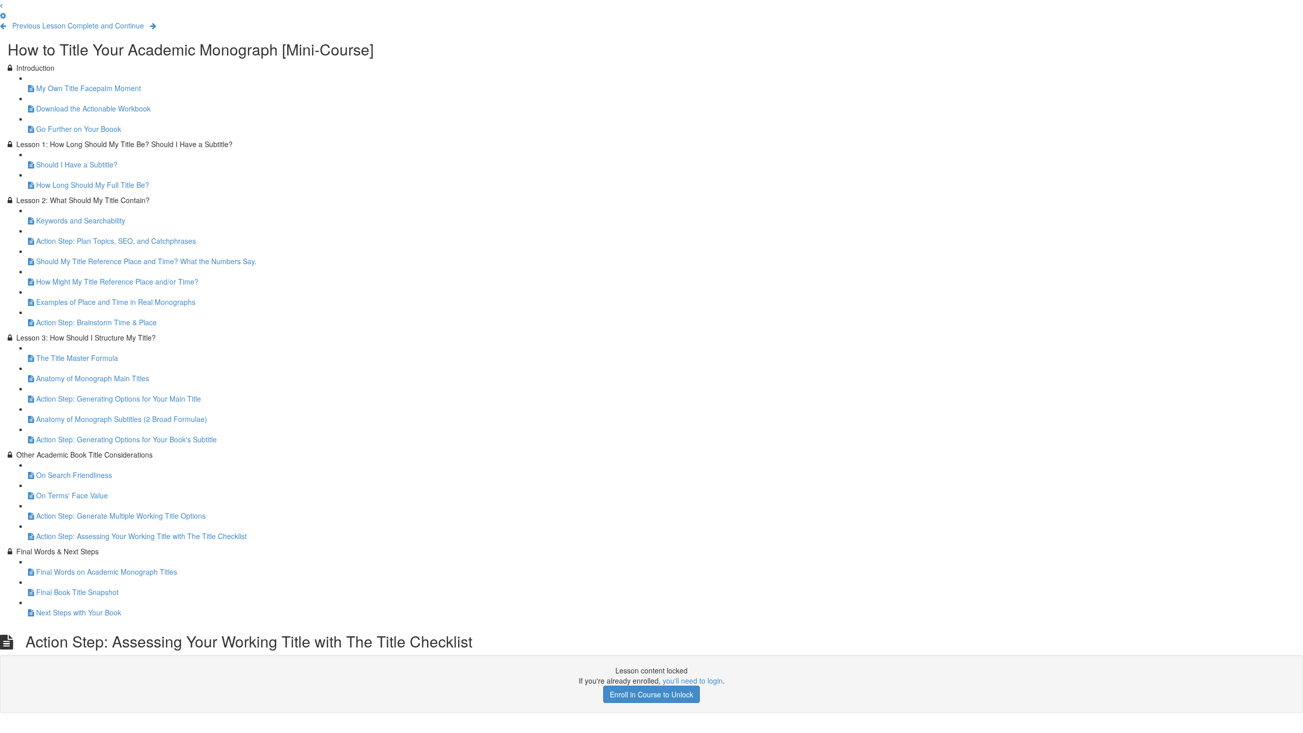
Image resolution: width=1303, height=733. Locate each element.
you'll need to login (693, 680)
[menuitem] (3, 15)
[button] (1, 5)
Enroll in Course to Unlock (651, 694)
